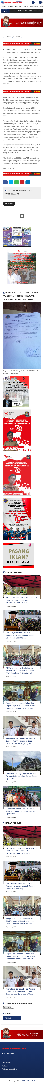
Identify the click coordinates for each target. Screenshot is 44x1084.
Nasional (18, 6)
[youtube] (16, 1057)
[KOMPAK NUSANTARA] (11, 3)
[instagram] (13, 1057)
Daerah (10, 6)
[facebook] (5, 182)
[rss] (19, 1057)
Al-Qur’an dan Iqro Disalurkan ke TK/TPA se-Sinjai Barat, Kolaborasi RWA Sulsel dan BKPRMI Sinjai (20, 670)
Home (4, 6)
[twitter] (11, 182)
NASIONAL (7, 1018)
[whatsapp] (16, 182)
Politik (26, 6)
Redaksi (4, 1066)
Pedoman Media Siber (9, 1069)
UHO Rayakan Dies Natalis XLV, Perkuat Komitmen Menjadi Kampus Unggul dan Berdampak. (20, 635)
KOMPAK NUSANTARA (28, 1081)
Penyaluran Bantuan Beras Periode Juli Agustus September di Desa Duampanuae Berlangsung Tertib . (20, 740)
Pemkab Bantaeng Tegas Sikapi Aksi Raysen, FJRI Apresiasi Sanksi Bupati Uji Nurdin (21, 776)
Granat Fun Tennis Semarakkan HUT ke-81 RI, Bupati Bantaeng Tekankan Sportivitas (21, 811)
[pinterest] (22, 182)
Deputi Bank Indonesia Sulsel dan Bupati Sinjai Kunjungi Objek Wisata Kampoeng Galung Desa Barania (20, 705)
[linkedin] (27, 182)
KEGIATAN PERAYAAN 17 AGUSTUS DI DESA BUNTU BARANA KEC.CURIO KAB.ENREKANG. (21, 600)
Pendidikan (34, 6)
